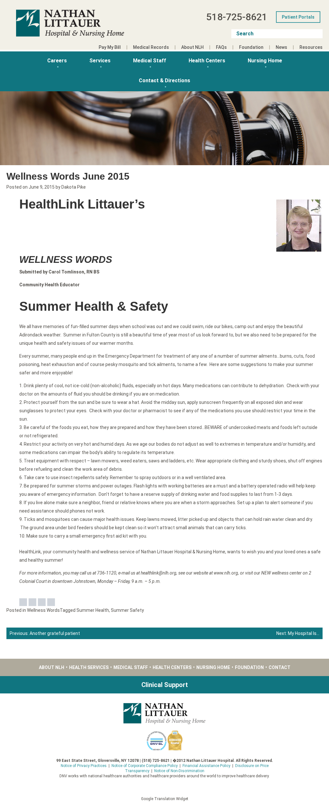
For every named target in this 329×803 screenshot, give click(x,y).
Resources (311, 47)
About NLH (192, 47)
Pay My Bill (110, 47)
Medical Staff (149, 61)
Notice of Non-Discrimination (179, 771)
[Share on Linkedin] (42, 602)
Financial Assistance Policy (206, 765)
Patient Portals (298, 17)
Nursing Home (265, 61)
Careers (57, 61)
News (281, 47)
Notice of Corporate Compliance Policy (144, 765)
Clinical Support (164, 685)
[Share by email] (51, 602)
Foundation (251, 47)
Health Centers (207, 61)
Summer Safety (127, 610)
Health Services (89, 667)
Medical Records (151, 47)
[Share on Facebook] (23, 602)
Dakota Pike (73, 187)
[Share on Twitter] (32, 602)
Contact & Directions (164, 80)
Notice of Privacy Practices (84, 765)
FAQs (221, 47)
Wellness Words (43, 610)
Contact (279, 667)
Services (100, 61)
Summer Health (92, 610)
